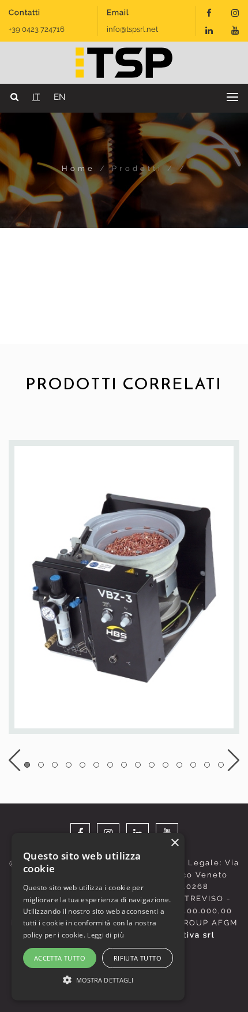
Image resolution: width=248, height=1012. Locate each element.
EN (60, 97)
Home (81, 168)
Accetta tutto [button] (59, 958)
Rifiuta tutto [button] (137, 958)
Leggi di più (105, 935)
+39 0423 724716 (37, 29)
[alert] (98, 916)
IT (36, 97)
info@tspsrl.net (132, 29)
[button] (98, 979)
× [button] (174, 843)
